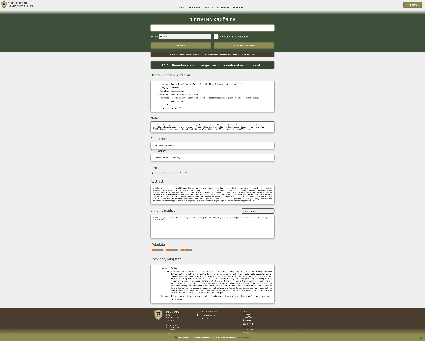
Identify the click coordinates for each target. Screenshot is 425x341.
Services (238, 7)
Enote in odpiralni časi (210, 312)
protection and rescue (212, 296)
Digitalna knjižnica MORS (180, 54)
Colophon (246, 311)
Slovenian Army (194, 296)
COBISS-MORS (248, 324)
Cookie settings (248, 320)
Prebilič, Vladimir (200, 84)
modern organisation (263, 296)
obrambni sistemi (178, 98)
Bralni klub (205, 319)
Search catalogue (201, 54)
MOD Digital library (217, 7)
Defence (174, 296)
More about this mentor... (228, 84)
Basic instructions (247, 54)
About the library (190, 7)
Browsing (214, 54)
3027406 (174, 108)
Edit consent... (245, 337)
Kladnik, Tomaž (177, 84)
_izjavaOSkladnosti (250, 317)
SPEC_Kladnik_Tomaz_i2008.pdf (166, 173)
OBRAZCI (246, 314)
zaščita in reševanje (217, 98)
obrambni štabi (234, 98)
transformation (178, 299)
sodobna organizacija (252, 98)
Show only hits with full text (234, 36)
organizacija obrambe (197, 98)
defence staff (246, 296)
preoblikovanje (177, 101)
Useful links (248, 327)
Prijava (413, 5)
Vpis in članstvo (207, 315)
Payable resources (228, 54)
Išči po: (154, 36)
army (182, 296)
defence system (231, 296)
